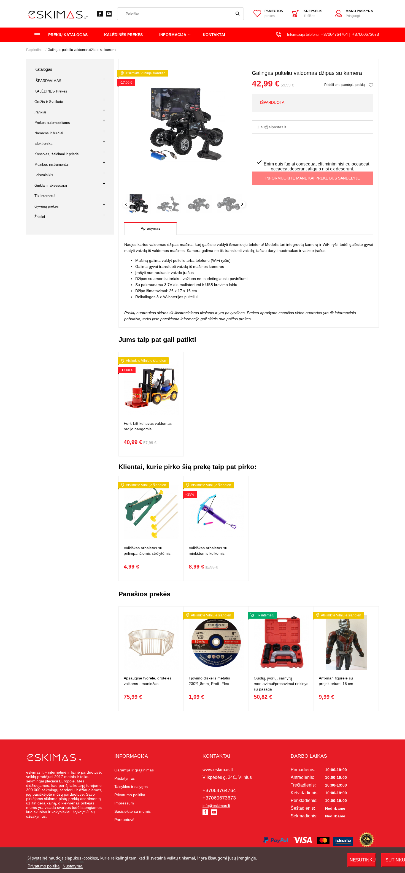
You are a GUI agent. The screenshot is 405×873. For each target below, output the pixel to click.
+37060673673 (365, 34)
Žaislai (39, 217)
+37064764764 (334, 34)
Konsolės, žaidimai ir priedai (56, 154)
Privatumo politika (44, 866)
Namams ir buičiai (48, 133)
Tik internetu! (44, 196)
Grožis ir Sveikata (48, 102)
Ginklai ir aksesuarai (50, 185)
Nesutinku (363, 860)
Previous (126, 204)
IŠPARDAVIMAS (47, 81)
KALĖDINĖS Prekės (50, 91)
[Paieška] (237, 13)
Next (242, 204)
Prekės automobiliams (52, 123)
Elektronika (43, 144)
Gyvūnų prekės (46, 206)
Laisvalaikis (43, 175)
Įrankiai (40, 112)
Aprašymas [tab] (150, 228)
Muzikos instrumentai (51, 164)
